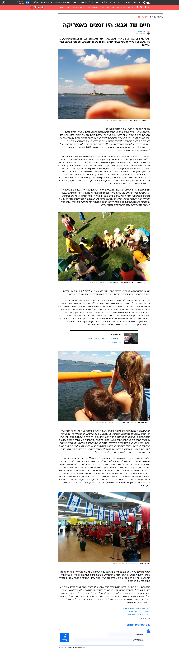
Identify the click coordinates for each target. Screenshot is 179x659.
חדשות (137, 2)
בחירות (120, 2)
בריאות (84, 2)
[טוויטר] (35, 7)
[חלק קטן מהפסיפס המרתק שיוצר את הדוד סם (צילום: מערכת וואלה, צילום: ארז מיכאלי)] (104, 248)
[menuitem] (135, 2)
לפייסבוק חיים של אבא (139, 611)
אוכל (91, 2)
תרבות (112, 2)
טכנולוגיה (66, 2)
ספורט (128, 2)
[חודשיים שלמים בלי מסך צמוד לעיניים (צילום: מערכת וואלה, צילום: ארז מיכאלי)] (104, 388)
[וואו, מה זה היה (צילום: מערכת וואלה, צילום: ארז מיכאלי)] (104, 529)
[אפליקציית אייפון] (38, 7)
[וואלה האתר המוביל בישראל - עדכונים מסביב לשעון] (146, 2)
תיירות (75, 2)
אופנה (57, 2)
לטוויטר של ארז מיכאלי (139, 615)
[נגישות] (3, 2)
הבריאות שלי (121, 7)
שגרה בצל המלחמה (78, 7)
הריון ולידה (100, 7)
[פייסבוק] (31, 7)
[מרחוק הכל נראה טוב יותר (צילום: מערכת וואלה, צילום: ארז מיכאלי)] (104, 86)
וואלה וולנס (91, 7)
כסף (97, 2)
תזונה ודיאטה (110, 7)
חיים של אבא (145, 619)
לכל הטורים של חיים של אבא (136, 608)
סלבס (104, 2)
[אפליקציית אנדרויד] (42, 7)
